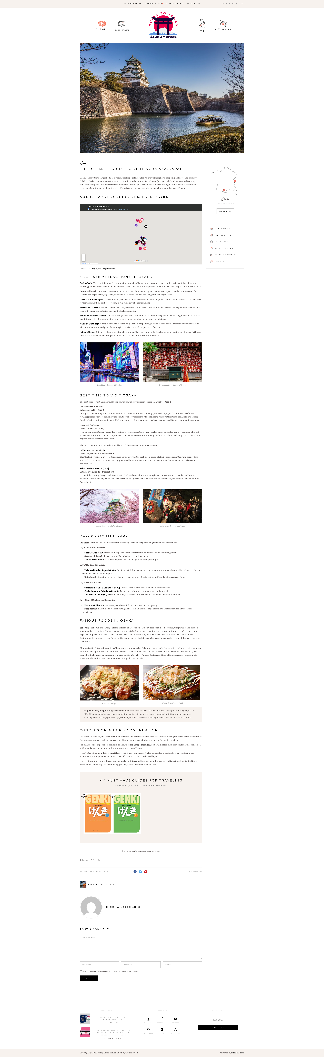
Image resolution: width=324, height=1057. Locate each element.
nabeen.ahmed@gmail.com (94, 871)
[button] (138, 795)
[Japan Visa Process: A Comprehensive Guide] (85, 1019)
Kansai (85, 860)
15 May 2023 (112, 1038)
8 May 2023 (113, 1023)
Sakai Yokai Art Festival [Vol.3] (94, 468)
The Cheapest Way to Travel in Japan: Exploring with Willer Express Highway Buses (113, 1033)
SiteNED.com (237, 1052)
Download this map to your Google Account (97, 269)
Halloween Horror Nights (92, 450)
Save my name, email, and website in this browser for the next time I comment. (110, 971)
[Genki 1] (98, 813)
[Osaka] (162, 98)
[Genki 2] (126, 813)
